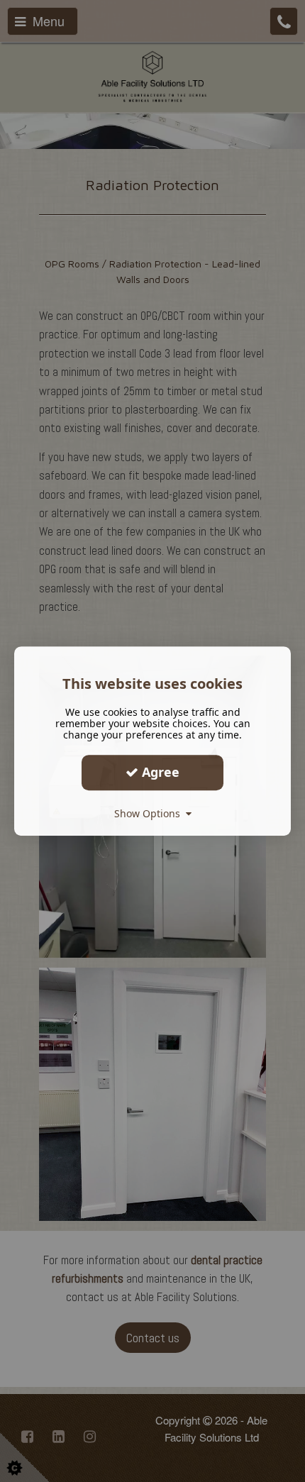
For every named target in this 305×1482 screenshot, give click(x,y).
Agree (158, 771)
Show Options (150, 813)
